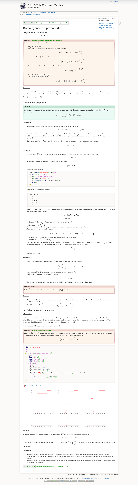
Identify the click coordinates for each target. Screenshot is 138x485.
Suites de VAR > (29, 23)
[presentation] (27, 43)
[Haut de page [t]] (120, 27)
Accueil (30, 12)
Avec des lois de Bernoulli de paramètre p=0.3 (39, 386)
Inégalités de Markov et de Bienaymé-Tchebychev (47, 40)
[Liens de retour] (120, 23)
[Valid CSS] (82, 480)
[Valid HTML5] (73, 480)
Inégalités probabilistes (105, 25)
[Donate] (56, 480)
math (35, 12)
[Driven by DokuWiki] (90, 480)
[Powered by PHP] (65, 480)
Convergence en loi (61, 23)
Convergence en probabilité (47, 12)
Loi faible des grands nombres (107, 29)
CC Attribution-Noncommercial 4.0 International (96, 478)
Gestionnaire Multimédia (111, 4)
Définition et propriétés (105, 27)
